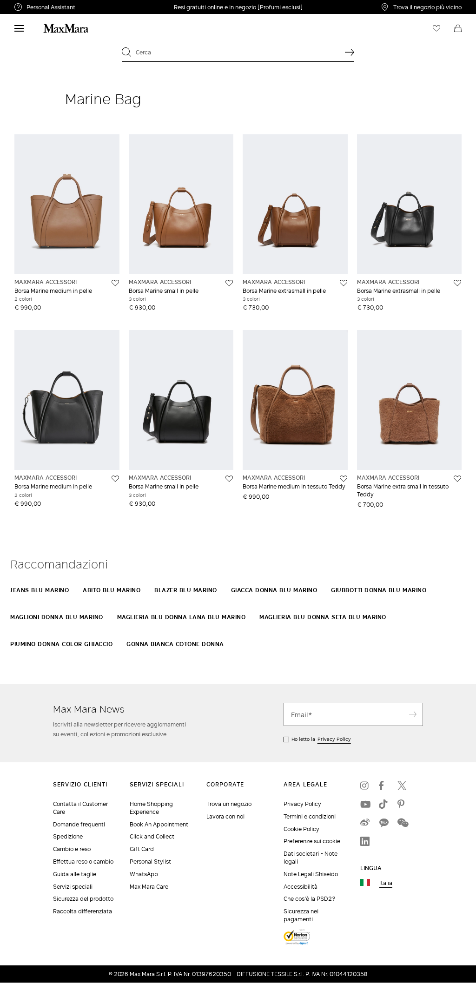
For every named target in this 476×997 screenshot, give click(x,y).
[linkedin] (365, 841)
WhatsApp (144, 874)
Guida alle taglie (74, 874)
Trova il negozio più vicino (427, 7)
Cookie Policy (301, 829)
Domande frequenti (79, 824)
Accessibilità (300, 887)
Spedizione (68, 836)
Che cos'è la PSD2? (310, 899)
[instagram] (365, 785)
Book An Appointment (159, 824)
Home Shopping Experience (151, 808)
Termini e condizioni (310, 816)
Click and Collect (152, 836)
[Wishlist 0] (436, 28)
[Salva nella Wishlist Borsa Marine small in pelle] (229, 283)
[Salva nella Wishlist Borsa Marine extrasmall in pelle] (343, 283)
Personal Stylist (150, 861)
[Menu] (19, 28)
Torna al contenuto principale (48, 5)
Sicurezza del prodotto (83, 899)
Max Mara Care (149, 887)
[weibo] (365, 822)
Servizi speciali (73, 887)
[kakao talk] (383, 822)
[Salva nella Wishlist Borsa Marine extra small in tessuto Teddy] (457, 479)
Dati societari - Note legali (310, 857)
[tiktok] (383, 804)
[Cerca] (349, 52)
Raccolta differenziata (82, 911)
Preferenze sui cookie (312, 841)
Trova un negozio (228, 804)
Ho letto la (321, 739)
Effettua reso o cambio (83, 861)
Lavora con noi (225, 816)
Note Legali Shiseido (311, 874)
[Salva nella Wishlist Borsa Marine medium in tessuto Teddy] (343, 479)
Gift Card (142, 849)
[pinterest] (402, 804)
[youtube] (365, 804)
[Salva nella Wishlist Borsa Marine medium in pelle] (115, 283)
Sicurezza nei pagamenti (301, 915)
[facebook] (383, 785)
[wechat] (402, 822)
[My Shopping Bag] (458, 28)
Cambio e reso (72, 849)
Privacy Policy (334, 739)
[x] (402, 785)
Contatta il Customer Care (80, 808)
